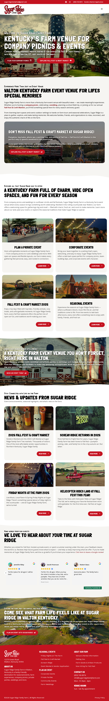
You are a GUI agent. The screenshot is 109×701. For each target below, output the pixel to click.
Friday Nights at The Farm (51, 656)
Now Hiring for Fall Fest (85, 666)
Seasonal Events (47, 651)
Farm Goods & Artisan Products (89, 663)
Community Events (48, 681)
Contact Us (79, 672)
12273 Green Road (11, 659)
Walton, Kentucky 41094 (13, 662)
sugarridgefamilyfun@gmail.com (15, 2)
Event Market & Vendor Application (55, 666)
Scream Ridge (46, 663)
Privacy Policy (100, 698)
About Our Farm (81, 651)
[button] (103, 572)
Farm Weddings (47, 684)
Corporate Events (48, 674)
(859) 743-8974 (80, 675)
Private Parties (47, 677)
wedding (53, 105)
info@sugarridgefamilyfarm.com (87, 678)
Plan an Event (45, 670)
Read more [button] (45, 582)
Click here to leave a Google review (89, 552)
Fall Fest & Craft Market (50, 659)
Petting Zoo (80, 659)
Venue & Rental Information (87, 656)
